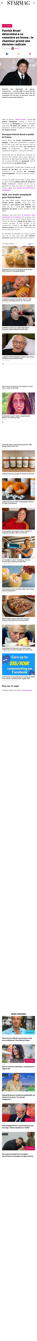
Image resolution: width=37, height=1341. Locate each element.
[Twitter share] (18, 53)
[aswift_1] (18, 18)
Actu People (30, 1061)
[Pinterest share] (30, 53)
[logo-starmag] (18, 3)
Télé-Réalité (29, 1032)
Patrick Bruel (20, 119)
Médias (31, 1089)
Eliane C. (17, 48)
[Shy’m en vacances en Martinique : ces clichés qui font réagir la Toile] (18, 1053)
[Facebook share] (7, 53)
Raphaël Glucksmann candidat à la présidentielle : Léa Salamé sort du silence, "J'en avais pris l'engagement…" (18, 1097)
